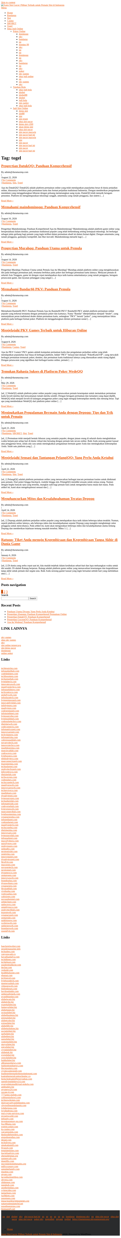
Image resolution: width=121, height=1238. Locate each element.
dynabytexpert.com (10, 859)
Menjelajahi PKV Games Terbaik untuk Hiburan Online (44, 330)
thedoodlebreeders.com (12, 1134)
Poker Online (19, 31)
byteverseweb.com (10, 809)
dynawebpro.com (9, 883)
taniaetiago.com (8, 1193)
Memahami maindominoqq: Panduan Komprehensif (40, 207)
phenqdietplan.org (9, 1156)
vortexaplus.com (9, 894)
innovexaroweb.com (10, 787)
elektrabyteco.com (9, 758)
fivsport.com (7, 1148)
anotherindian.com (9, 1187)
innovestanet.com (9, 856)
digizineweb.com (9, 724)
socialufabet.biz (8, 1031)
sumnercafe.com (8, 1158)
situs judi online (26, 76)
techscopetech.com (10, 782)
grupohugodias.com (10, 1137)
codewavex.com (8, 753)
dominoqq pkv (83, 1216)
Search (4, 595)
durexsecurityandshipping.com (15, 1102)
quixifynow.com (8, 843)
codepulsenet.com (9, 822)
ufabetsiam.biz (8, 1010)
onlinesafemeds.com (10, 994)
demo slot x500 (26, 124)
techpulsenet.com (9, 766)
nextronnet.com (8, 870)
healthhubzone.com (10, 972)
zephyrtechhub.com (10, 910)
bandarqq (23, 39)
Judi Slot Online (20, 108)
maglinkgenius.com (10, 748)
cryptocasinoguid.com (11, 1071)
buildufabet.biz (8, 1060)
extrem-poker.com (9, 1126)
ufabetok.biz (7, 1052)
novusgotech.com (9, 867)
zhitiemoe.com (8, 1182)
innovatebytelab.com (11, 703)
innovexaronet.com (10, 732)
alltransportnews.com (11, 1063)
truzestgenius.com (9, 764)
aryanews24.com (9, 1089)
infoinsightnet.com (9, 713)
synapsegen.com (9, 886)
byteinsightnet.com (10, 718)
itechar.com (6, 967)
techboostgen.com (9, 676)
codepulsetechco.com (11, 721)
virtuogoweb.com (9, 986)
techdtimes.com (8, 959)
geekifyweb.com (9, 695)
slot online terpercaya (11, 645)
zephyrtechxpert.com (11, 769)
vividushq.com (8, 891)
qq (20, 42)
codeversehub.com (10, 806)
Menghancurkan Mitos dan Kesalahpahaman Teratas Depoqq (47, 498)
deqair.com (6, 1140)
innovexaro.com (8, 833)
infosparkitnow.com (10, 689)
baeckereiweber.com (10, 946)
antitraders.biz (7, 1087)
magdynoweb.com (9, 785)
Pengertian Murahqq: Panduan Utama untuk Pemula (41, 248)
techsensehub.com (9, 679)
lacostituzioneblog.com (12, 1177)
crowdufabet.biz (8, 1057)
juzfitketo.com (7, 1195)
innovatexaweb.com (10, 684)
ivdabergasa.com (9, 1108)
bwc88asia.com (8, 1124)
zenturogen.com (8, 875)
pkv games (24, 74)
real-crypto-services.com (12, 1113)
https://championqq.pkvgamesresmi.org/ (90, 1219)
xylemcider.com (8, 1190)
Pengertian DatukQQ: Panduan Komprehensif (36, 166)
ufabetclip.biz (7, 1002)
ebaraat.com (6, 975)
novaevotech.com (9, 742)
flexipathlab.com (9, 888)
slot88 (21, 113)
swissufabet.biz (8, 1012)
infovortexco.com (9, 772)
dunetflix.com (7, 1161)
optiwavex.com (8, 904)
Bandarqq (11, 15)
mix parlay (24, 103)
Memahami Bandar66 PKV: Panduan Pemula (35, 289)
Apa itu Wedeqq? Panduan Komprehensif (26, 622)
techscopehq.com (9, 827)
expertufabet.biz (8, 1004)
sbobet (22, 92)
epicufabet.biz (7, 1047)
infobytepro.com (9, 705)
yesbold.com (7, 970)
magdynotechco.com (11, 687)
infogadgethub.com (10, 671)
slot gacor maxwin (27, 132)
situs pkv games (8, 640)
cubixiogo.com (8, 896)
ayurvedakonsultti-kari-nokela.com (17, 1084)
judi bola (23, 100)
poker (21, 71)
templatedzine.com (10, 1150)
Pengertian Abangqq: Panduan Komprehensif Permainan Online (37, 614)
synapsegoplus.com (10, 817)
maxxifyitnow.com (10, 841)
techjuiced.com (8, 978)
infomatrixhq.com (9, 737)
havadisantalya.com (10, 957)
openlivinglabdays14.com (13, 1081)
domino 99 (24, 44)
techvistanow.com (9, 734)
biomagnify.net (8, 1209)
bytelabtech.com (8, 681)
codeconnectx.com (10, 726)
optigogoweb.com (9, 925)
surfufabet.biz (7, 1034)
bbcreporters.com (9, 1068)
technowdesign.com (10, 1100)
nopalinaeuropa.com (10, 1206)
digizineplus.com (9, 830)
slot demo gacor (8, 648)
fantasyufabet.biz (9, 1007)
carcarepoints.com (9, 1132)
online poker (7, 653)
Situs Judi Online (15, 28)
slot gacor (23, 143)
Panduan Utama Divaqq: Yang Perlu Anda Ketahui (30, 611)
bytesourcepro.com (10, 798)
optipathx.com (7, 848)
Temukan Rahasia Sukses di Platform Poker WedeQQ (42, 371)
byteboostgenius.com (11, 814)
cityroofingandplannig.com (13, 1105)
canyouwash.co (8, 954)
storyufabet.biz (8, 1044)
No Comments (9, 180)
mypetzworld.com (9, 1116)
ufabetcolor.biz (8, 1020)
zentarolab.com (8, 917)
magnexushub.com (10, 983)
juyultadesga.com (9, 1110)
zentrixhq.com (7, 854)
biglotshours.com (9, 988)
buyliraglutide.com (10, 991)
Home (10, 12)
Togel (9, 26)
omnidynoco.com (9, 907)
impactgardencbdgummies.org (15, 1201)
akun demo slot (26, 127)
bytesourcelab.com (10, 835)
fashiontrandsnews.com (12, 1065)
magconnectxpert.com (11, 761)
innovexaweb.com (9, 878)
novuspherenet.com (10, 899)
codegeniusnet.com (10, 711)
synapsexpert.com (9, 915)
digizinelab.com (8, 774)
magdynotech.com (9, 825)
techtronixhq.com (9, 668)
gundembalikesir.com (11, 965)
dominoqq (23, 34)
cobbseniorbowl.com (11, 1097)
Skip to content (8, 2)
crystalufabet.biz (8, 1049)
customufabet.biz (9, 1041)
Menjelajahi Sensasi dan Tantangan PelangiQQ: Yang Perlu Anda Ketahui (57, 457)
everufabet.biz (7, 1055)
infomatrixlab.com (9, 803)
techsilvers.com (8, 1142)
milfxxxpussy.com (9, 1166)
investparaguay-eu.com (12, 1121)
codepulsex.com (8, 780)
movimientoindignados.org (13, 1164)
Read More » (7, 200)
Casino (10, 20)
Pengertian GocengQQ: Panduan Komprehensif (29, 619)
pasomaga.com (8, 1198)
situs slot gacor (26, 121)
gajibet (67, 1219)
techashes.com (8, 951)
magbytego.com (8, 708)
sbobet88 (23, 95)
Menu (4, 7)
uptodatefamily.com (10, 1169)
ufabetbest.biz (7, 1036)
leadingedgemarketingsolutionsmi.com (19, 1073)
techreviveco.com (9, 790)
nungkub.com (7, 1185)
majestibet (49, 1219)
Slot (9, 18)
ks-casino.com (7, 1129)
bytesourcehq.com (9, 716)
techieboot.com (8, 962)
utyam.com (6, 1174)
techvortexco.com (9, 692)
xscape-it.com (7, 1092)
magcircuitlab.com (9, 750)
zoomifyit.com (8, 931)
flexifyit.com (7, 862)
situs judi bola (25, 89)
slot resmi (23, 119)
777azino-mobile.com (11, 1095)
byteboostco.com (9, 756)
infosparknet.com (9, 838)
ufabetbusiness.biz (9, 1015)
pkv (20, 36)
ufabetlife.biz (7, 1026)
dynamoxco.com (9, 872)
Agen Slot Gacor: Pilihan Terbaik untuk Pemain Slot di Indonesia (31, 1234)
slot (20, 116)
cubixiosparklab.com (11, 740)
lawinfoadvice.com (10, 1153)
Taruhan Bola (19, 87)
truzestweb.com (8, 912)
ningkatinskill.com (9, 1145)
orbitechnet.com (8, 902)
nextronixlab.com (9, 851)
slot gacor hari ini (27, 135)
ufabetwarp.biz (8, 999)
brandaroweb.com (9, 928)
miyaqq (59, 1219)
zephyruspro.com (9, 846)
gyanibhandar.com (9, 996)
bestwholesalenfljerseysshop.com (16, 1079)
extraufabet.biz (8, 1023)
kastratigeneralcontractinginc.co (16, 1076)
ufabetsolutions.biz (10, 1028)
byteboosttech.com (10, 980)
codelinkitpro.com (9, 673)
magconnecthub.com (11, 811)
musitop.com (7, 1171)
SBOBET (11, 23)
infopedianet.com (9, 819)
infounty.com (7, 1118)
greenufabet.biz (8, 1018)
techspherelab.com (9, 801)
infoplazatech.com (9, 697)
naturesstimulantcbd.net (12, 1203)
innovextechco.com (10, 745)
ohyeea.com (6, 1179)
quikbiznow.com (9, 920)
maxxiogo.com (8, 864)
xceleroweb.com (9, 923)
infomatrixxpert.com (10, 729)
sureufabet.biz (7, 1039)
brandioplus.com (9, 880)
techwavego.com (9, 777)
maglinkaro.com (8, 793)
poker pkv (38, 1219)
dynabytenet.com (9, 795)
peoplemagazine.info (11, 949)
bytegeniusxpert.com (11, 700)
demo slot (23, 111)
